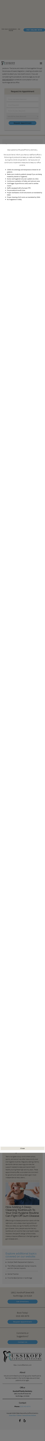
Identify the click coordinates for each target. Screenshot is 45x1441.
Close (22, 1148)
